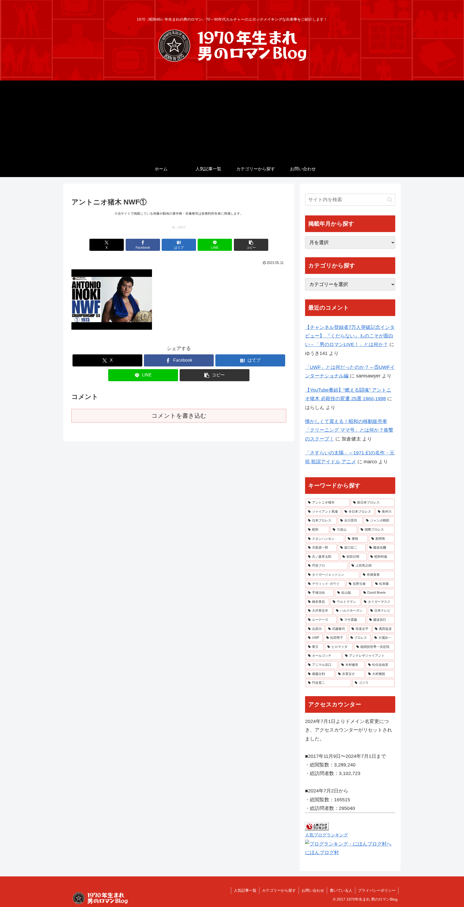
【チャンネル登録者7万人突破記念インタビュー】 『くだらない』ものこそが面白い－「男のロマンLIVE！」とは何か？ (350, 336)
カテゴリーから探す (279, 890)
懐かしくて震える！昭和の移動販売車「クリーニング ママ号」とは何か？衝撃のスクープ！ (349, 430)
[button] (251, 245)
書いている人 (341, 890)
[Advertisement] (232, 120)
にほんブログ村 (322, 852)
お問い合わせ (313, 890)
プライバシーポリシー (377, 890)
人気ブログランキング (326, 834)
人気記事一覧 (245, 890)
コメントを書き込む (178, 415)
